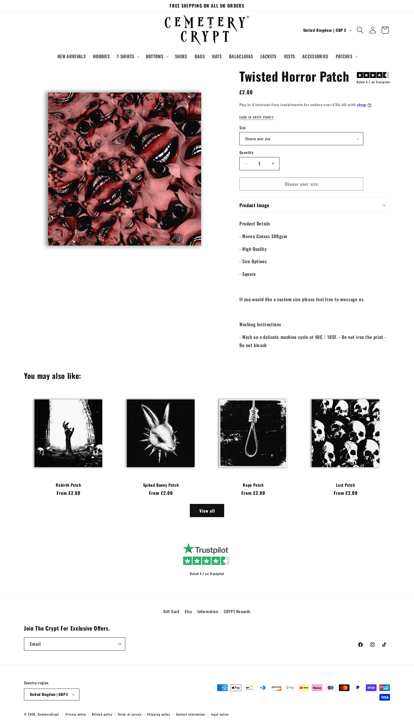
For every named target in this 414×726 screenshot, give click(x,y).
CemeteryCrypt (48, 714)
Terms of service (129, 714)
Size (242, 127)
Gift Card (171, 611)
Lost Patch (345, 485)
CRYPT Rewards (237, 611)
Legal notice (220, 714)
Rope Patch (253, 485)
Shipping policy (158, 714)
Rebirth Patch (68, 485)
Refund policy (102, 714)
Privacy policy (76, 714)
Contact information (190, 714)
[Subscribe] (119, 644)
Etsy (188, 611)
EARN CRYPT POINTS (256, 117)
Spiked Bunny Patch (161, 485)
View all (207, 511)
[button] (127, 56)
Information (207, 611)
